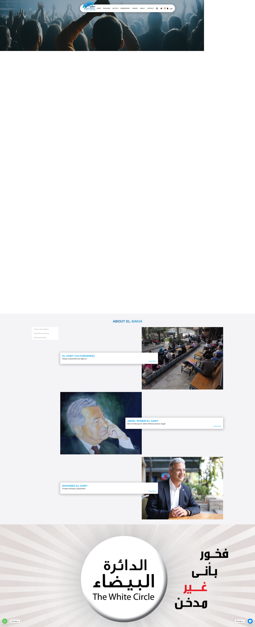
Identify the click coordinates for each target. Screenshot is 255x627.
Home (99, 8)
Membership (125, 8)
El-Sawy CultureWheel (41, 329)
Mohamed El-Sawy (40, 337)
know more (152, 361)
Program (106, 8)
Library (135, 8)
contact (150, 8)
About (142, 8)
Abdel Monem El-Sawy (41, 333)
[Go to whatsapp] (4, 621)
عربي (171, 8)
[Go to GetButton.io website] (250, 625)
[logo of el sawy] (88, 5)
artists (115, 8)
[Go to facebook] (250, 621)
